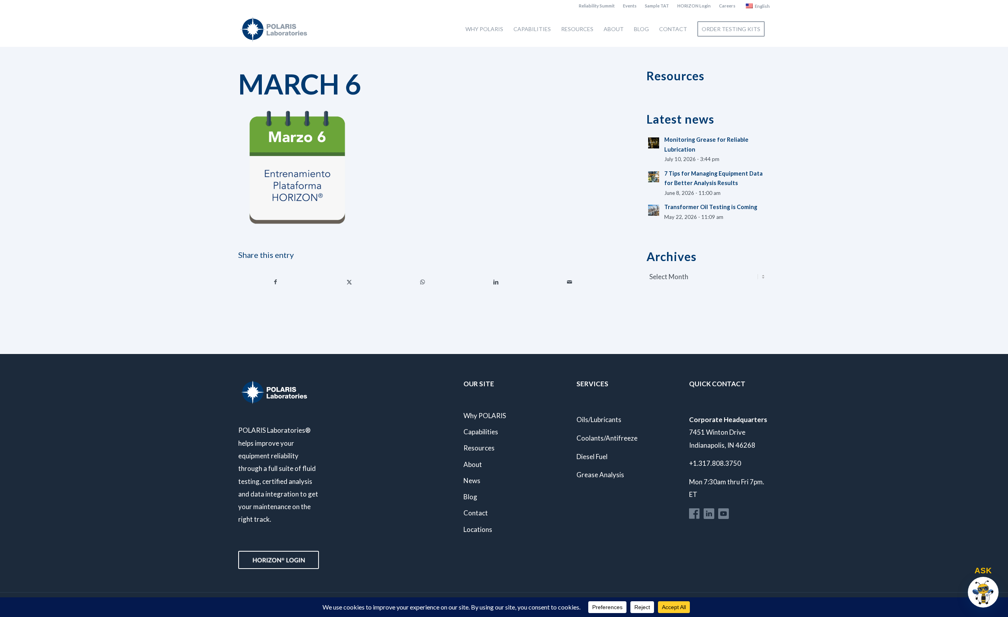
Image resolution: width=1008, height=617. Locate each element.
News (471, 480)
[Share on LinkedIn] (496, 282)
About (472, 464)
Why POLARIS (484, 415)
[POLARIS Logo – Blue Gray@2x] (273, 29)
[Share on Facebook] (275, 282)
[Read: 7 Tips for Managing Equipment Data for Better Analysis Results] (654, 177)
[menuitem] (597, 6)
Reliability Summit (597, 5)
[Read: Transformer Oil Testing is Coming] (654, 210)
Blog (470, 497)
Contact (475, 513)
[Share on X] (349, 282)
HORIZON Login (694, 5)
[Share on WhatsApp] (422, 282)
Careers (727, 5)
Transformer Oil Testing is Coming (710, 207)
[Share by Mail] (569, 282)
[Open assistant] (983, 592)
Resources (479, 448)
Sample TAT (657, 5)
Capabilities (480, 432)
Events (630, 5)
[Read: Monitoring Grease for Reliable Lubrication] (654, 143)
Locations (477, 529)
